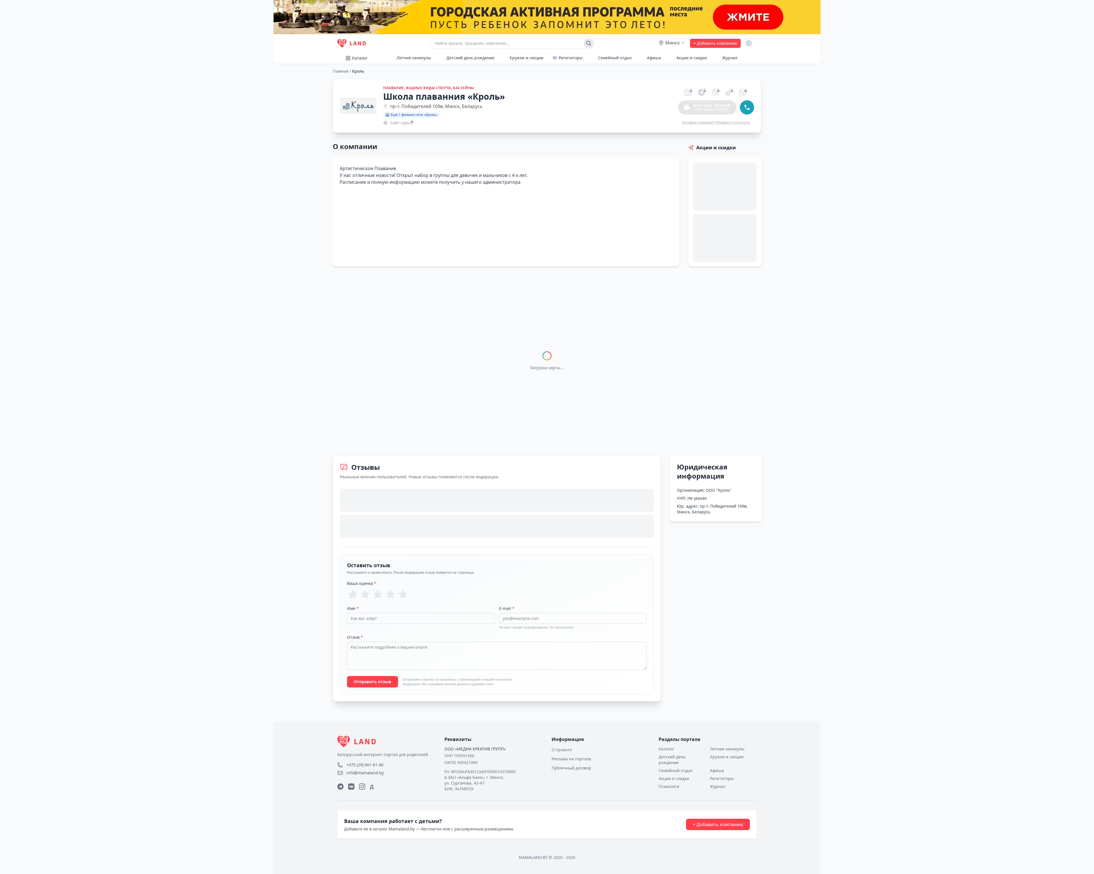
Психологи (669, 786)
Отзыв (355, 637)
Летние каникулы (414, 57)
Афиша (654, 57)
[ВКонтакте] (351, 786)
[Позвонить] (747, 107)
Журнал (729, 57)
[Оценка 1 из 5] (352, 594)
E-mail (507, 608)
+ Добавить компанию (715, 43)
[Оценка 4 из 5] (390, 594)
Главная (340, 71)
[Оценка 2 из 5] (365, 594)
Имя (353, 608)
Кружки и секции (526, 57)
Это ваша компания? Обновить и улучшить (716, 122)
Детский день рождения (470, 57)
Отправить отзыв (372, 681)
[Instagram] (362, 786)
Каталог (360, 58)
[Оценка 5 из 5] (403, 594)
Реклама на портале (571, 758)
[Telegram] (340, 786)
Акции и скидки (691, 57)
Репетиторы (571, 57)
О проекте (562, 749)
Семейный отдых (615, 57)
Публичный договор (571, 768)
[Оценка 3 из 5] (377, 594)
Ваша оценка (361, 583)
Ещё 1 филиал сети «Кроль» (414, 114)
